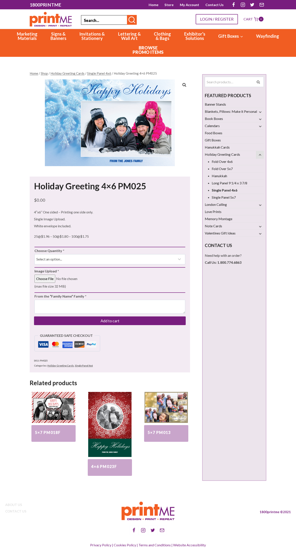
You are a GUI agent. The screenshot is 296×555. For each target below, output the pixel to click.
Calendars (212, 126)
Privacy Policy (100, 545)
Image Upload (46, 271)
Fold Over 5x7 (222, 169)
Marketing (27, 36)
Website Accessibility (189, 545)
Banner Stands (215, 104)
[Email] (261, 4)
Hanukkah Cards (217, 147)
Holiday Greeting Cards (60, 365)
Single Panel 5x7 (224, 197)
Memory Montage (218, 219)
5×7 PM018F (48, 432)
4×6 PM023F (104, 466)
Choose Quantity (49, 251)
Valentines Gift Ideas (220, 233)
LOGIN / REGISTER (217, 19)
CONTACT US (15, 511)
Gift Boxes (213, 140)
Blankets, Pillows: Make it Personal (231, 111)
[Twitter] (252, 4)
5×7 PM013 (159, 432)
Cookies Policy (125, 545)
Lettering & (129, 36)
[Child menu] (260, 112)
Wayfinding (267, 36)
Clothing (162, 36)
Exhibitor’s (194, 36)
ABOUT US (13, 505)
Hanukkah (219, 176)
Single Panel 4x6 (84, 365)
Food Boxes (213, 133)
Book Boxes (214, 118)
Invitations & (92, 36)
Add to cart (110, 320)
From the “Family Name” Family (60, 296)
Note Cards (213, 226)
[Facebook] (233, 4)
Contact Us (214, 5)
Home (153, 5)
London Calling (216, 204)
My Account (189, 5)
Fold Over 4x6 (222, 161)
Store (169, 5)
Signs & (58, 36)
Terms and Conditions (154, 545)
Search (259, 82)
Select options (54, 444)
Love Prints (213, 212)
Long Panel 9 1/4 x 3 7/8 (229, 183)
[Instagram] (242, 4)
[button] (184, 85)
